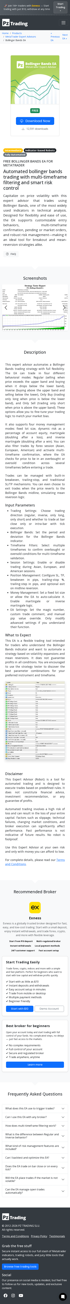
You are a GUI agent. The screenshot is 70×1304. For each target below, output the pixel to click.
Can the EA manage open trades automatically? (25, 1191)
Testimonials (57, 1236)
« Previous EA (55, 37)
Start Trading (60, 5)
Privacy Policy (39, 1236)
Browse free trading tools (20, 1266)
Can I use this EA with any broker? (26, 1117)
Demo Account (49, 1009)
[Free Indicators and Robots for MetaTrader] (15, 23)
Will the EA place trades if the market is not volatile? (31, 1179)
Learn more (35, 1065)
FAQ (12, 254)
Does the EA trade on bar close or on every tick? (31, 1167)
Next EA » (65, 36)
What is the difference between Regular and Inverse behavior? (32, 1136)
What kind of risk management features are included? (32, 1147)
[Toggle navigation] (63, 22)
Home (5, 33)
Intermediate (13, 150)
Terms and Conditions (15, 1236)
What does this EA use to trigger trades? (30, 1108)
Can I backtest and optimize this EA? (27, 1157)
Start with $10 (19, 1009)
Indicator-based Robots (40, 150)
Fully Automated (15, 154)
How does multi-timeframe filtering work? (30, 1125)
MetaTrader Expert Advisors (20, 36)
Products (17, 33)
